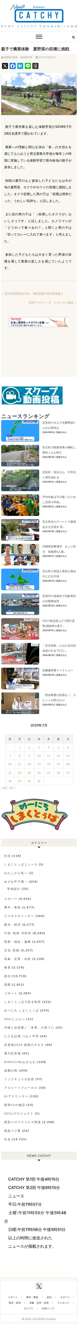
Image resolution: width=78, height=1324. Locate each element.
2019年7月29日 (46, 57)
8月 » (12, 788)
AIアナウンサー (16, 1096)
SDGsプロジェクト (19, 1113)
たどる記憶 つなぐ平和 (21, 1036)
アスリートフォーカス (21, 1087)
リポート (11, 993)
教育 (7, 967)
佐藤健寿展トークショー (57, 670)
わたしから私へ (16, 873)
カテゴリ (28, 1308)
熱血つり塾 (12, 1130)
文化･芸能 (12, 950)
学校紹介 (14, 888)
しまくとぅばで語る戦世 (22, 1001)
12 (58, 755)
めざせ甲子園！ (16, 881)
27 (68, 772)
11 (48, 755)
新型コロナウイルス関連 (22, 1122)
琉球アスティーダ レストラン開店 (53, 302)
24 (39, 772)
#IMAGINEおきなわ (20, 1062)
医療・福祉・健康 (17, 941)
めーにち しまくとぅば (21, 1010)
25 (48, 772)
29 (19, 781)
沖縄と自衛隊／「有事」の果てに (29, 1027)
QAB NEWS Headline (44, 1319)
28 (10, 781)
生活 (7, 855)
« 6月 (4, 788)
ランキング (63, 1302)
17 (39, 764)
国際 (7, 984)
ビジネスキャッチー (19, 916)
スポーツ (11, 898)
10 (39, 755)
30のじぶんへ (14, 1019)
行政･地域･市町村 (18, 933)
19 (58, 764)
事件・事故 (12, 907)
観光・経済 (12, 924)
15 (19, 764)
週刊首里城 (12, 1053)
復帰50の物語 (14, 1104)
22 (19, 772)
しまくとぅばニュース (21, 864)
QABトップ (48, 1308)
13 (68, 755)
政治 (7, 976)
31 (39, 781)
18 (48, 764)
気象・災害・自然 (17, 958)
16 (29, 764)
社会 (7, 1139)
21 (10, 772)
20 (68, 764)
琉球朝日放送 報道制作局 (18, 57)
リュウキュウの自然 (19, 1079)
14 (10, 764)
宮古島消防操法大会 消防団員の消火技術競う (32, 293)
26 (58, 772)
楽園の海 (11, 1070)
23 (29, 772)
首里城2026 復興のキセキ (24, 1044)
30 (29, 781)
